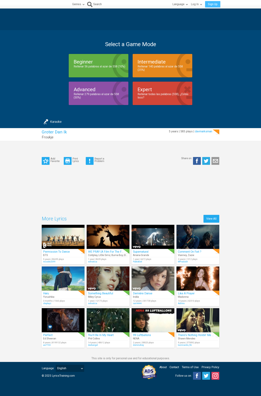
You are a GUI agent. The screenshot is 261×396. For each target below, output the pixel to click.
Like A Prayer (186, 293)
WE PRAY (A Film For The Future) (108, 251)
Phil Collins (94, 338)
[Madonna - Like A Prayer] (197, 278)
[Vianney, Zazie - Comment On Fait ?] (197, 237)
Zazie (191, 255)
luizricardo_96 (185, 345)
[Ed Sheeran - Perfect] (63, 320)
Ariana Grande (141, 255)
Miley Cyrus (94, 296)
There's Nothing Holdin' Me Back (198, 335)
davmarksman (203, 131)
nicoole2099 (49, 261)
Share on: (186, 158)
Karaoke (56, 121)
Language (178, 4)
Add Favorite (55, 159)
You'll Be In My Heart (101, 335)
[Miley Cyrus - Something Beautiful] (108, 278)
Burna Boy (117, 255)
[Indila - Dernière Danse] (153, 278)
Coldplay (92, 255)
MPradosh (183, 261)
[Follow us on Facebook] (197, 376)
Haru (46, 293)
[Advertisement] (130, 19)
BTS (45, 255)
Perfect (48, 335)
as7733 (47, 345)
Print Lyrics (76, 159)
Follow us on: (183, 375)
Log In (195, 4)
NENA (136, 338)
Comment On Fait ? (189, 251)
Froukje (47, 137)
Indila (136, 296)
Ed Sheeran (49, 338)
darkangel (93, 345)
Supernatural (140, 251)
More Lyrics (54, 219)
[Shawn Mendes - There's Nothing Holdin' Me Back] (197, 320)
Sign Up (213, 4)
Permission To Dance (56, 251)
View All (211, 218)
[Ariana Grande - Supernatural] (153, 237)
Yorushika (48, 296)
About (163, 367)
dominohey (138, 345)
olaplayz (47, 303)
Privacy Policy (210, 367)
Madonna (183, 296)
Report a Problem (99, 159)
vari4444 (137, 303)
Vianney (182, 255)
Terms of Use (190, 367)
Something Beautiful (100, 293)
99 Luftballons (142, 335)
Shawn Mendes (186, 338)
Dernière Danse (142, 293)
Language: (48, 368)
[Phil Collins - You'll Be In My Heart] (108, 320)
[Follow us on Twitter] (206, 376)
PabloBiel (137, 261)
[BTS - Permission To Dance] (63, 237)
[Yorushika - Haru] (63, 278)
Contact (174, 367)
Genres (76, 4)
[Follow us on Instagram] (215, 376)
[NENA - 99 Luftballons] (153, 320)
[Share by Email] (215, 161)
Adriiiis (181, 303)
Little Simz (104, 255)
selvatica (92, 261)
